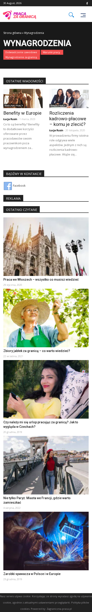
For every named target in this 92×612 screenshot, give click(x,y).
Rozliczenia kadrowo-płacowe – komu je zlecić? (67, 118)
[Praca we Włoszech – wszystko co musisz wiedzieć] (46, 246)
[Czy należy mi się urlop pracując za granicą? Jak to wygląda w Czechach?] (46, 389)
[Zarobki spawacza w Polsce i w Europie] (46, 541)
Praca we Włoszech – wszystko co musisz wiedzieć (41, 279)
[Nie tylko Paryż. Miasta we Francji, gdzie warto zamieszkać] (46, 465)
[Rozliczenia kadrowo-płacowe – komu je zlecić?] (69, 98)
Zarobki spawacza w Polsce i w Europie (32, 574)
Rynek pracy (57, 105)
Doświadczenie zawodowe (21, 52)
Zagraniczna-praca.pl (59, 608)
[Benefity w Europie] (23, 98)
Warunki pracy (51, 52)
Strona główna (12, 33)
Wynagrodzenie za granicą (21, 57)
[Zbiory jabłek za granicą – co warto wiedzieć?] (46, 318)
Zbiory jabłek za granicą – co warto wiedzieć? (36, 351)
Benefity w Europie (22, 113)
